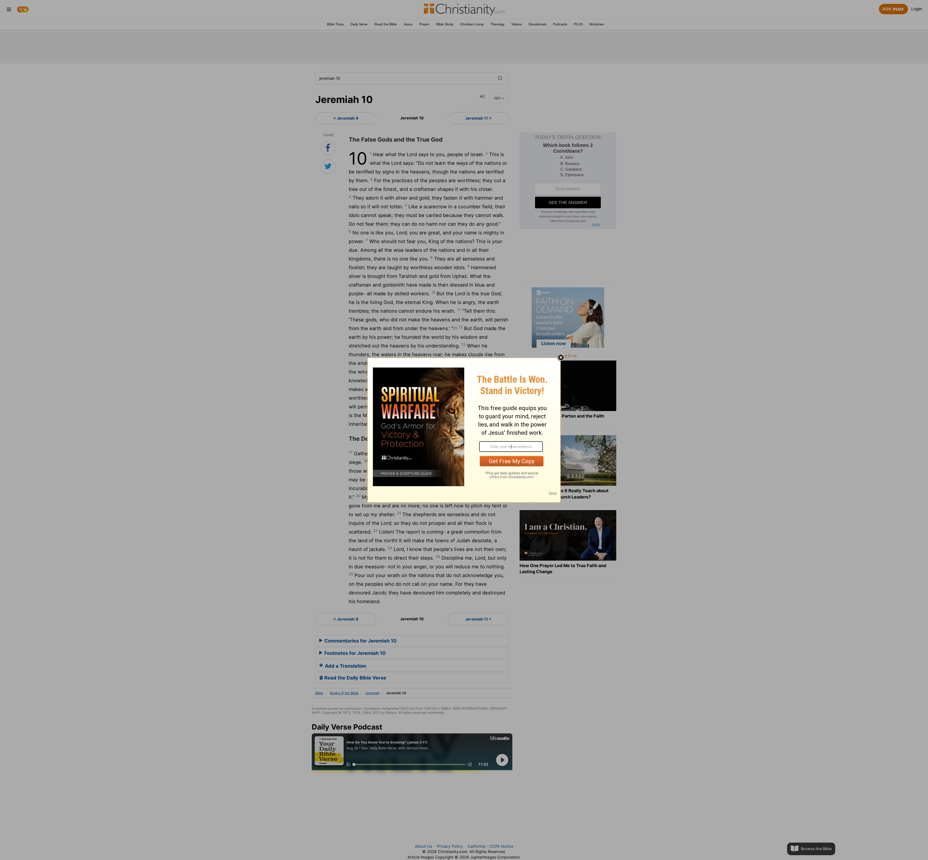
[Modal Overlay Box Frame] (464, 430)
